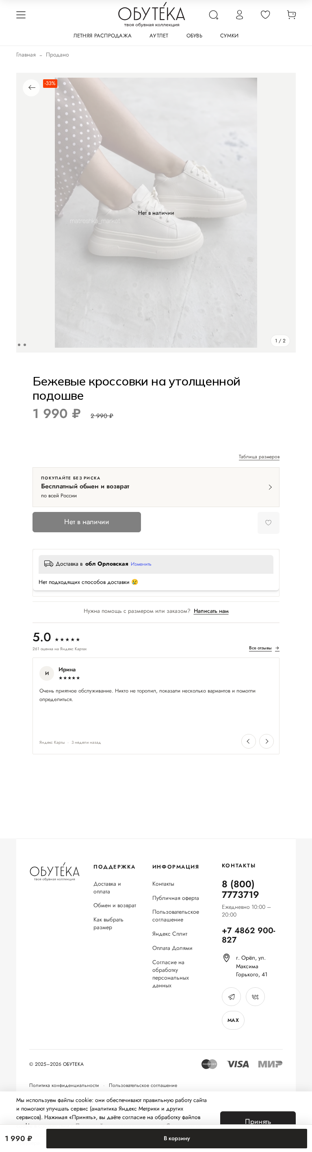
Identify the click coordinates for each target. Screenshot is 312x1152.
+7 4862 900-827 (248, 935)
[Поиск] (213, 14)
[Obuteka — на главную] (152, 14)
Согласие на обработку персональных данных (170, 973)
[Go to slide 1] (19, 345)
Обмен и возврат (114, 905)
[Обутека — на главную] (54, 871)
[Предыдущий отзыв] (248, 741)
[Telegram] (231, 996)
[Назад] (31, 87)
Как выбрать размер (108, 923)
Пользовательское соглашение (175, 915)
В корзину (177, 1138)
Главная (26, 54)
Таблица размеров (259, 457)
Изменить (141, 564)
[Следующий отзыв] (266, 741)
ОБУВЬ (194, 35)
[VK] (255, 996)
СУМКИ (229, 35)
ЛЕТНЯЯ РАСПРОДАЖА (103, 35)
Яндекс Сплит (169, 934)
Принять (258, 1121)
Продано (57, 54)
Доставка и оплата (107, 887)
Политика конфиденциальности (64, 1085)
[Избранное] (265, 14)
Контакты (163, 884)
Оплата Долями (172, 948)
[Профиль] (239, 14)
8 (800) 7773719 (240, 889)
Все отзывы (264, 648)
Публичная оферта (175, 898)
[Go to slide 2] (25, 345)
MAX (233, 1020)
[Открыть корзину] (291, 14)
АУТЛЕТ (159, 35)
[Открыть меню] (20, 14)
